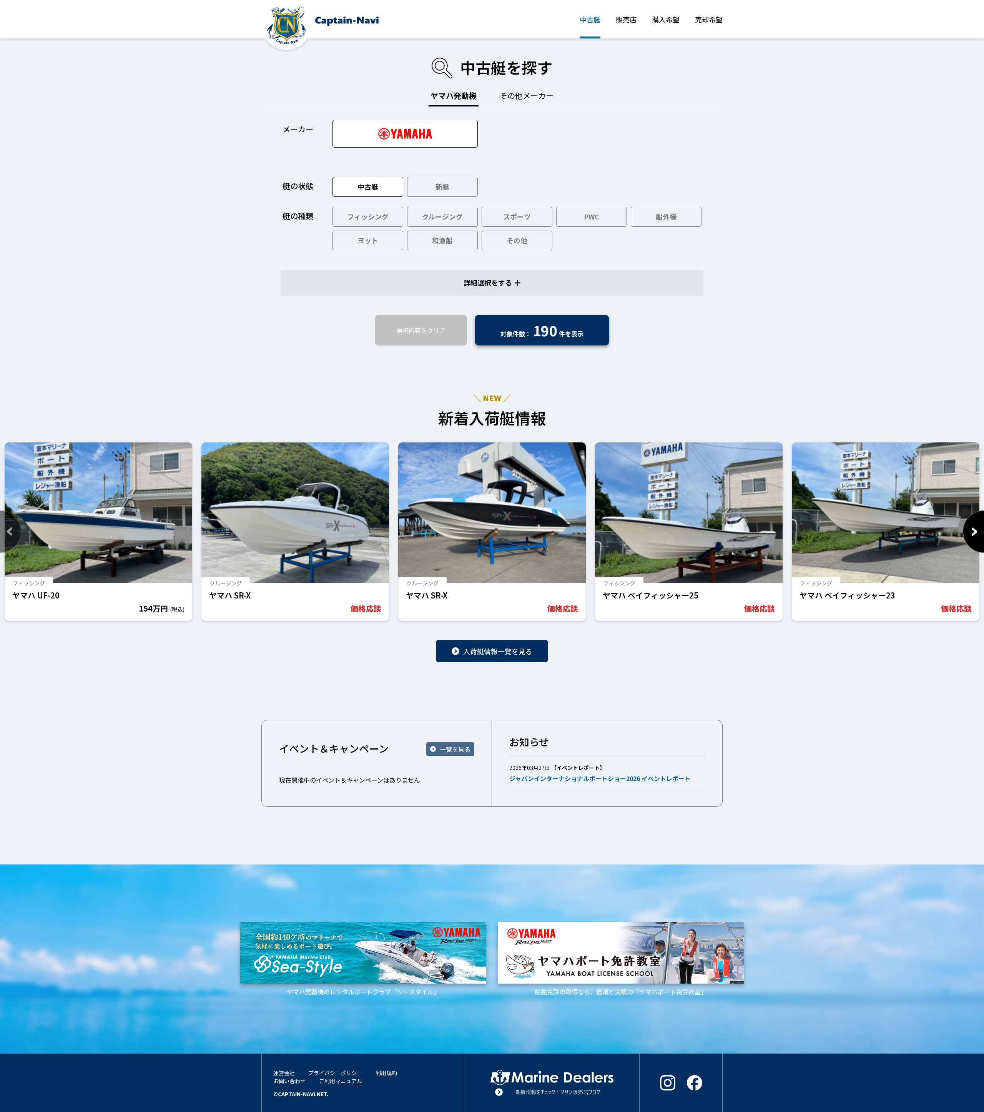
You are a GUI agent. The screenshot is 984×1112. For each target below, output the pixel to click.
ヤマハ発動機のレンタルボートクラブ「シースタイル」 (363, 991)
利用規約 (386, 1073)
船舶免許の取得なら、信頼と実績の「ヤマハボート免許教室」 (621, 991)
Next (973, 531)
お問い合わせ (289, 1081)
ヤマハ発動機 (453, 95)
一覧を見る (455, 749)
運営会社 (284, 1073)
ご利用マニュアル (340, 1081)
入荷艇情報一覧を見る (497, 651)
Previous (10, 531)
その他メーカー (527, 95)
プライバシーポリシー (335, 1073)
